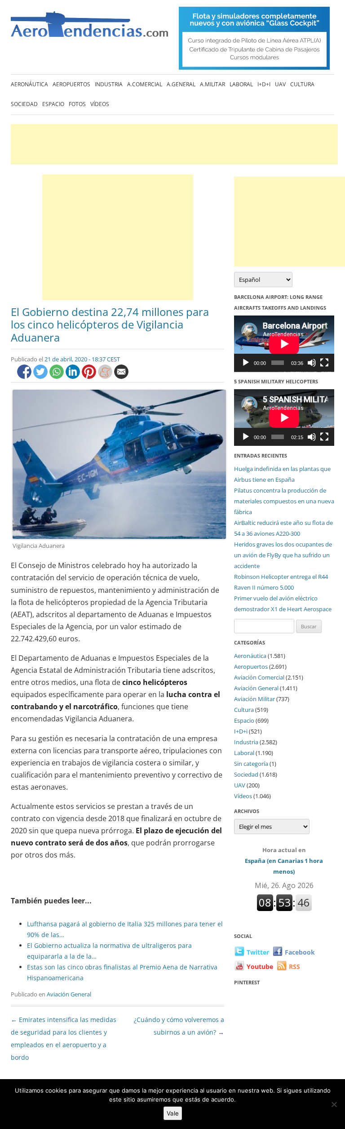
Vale (173, 1113)
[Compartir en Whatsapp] (57, 376)
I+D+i (263, 84)
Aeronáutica (29, 84)
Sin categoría (251, 764)
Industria (109, 84)
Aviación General (69, 994)
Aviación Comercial (259, 677)
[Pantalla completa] (324, 362)
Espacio (53, 104)
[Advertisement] (174, 144)
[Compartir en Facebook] (25, 376)
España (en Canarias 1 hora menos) (284, 861)
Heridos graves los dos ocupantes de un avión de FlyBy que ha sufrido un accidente (283, 555)
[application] (284, 344)
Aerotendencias (89, 28)
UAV (280, 84)
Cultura (302, 84)
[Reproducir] (245, 362)
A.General (181, 84)
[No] (333, 1104)
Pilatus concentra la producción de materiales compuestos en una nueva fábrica (284, 501)
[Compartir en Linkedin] (74, 376)
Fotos (77, 104)
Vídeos (99, 104)
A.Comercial (144, 84)
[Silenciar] (311, 362)
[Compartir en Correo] (121, 376)
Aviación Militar (254, 699)
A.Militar (212, 84)
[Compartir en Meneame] (106, 376)
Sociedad (24, 104)
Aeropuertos (71, 84)
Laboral (241, 84)
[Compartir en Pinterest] (90, 376)
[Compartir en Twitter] (41, 376)
